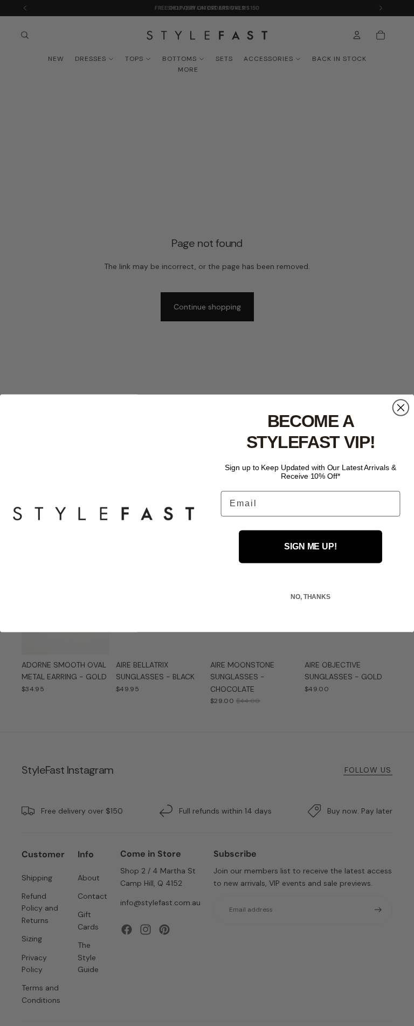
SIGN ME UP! (310, 546)
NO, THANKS (310, 596)
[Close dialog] (401, 408)
